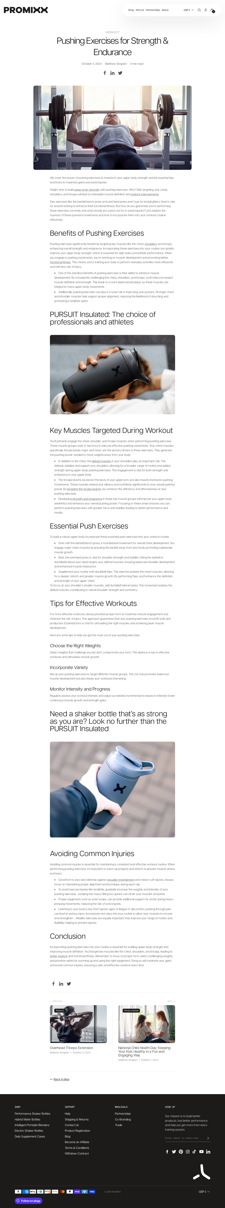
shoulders (151, 244)
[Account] (205, 10)
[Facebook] (104, 72)
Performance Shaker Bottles (32, 1113)
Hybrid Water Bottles (27, 1119)
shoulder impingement (120, 879)
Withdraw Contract (77, 1153)
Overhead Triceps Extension (71, 1048)
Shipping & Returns (77, 1119)
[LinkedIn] (112, 72)
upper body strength (86, 189)
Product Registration (77, 1130)
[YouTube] (201, 1152)
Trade (118, 1125)
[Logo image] (26, 10)
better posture (59, 956)
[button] (189, 10)
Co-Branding (123, 1119)
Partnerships (123, 1113)
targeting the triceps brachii (84, 489)
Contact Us (72, 1125)
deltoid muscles (101, 461)
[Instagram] (188, 1152)
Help (67, 1113)
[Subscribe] (208, 1138)
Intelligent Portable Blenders (32, 1125)
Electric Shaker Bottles (29, 1130)
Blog (67, 1136)
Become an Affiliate (77, 1142)
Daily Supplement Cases (30, 1136)
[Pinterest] (181, 1152)
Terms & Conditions (77, 1148)
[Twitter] (120, 72)
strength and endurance (87, 499)
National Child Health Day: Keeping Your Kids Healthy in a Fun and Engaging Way (144, 1051)
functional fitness (60, 262)
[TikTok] (194, 1152)
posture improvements (145, 194)
